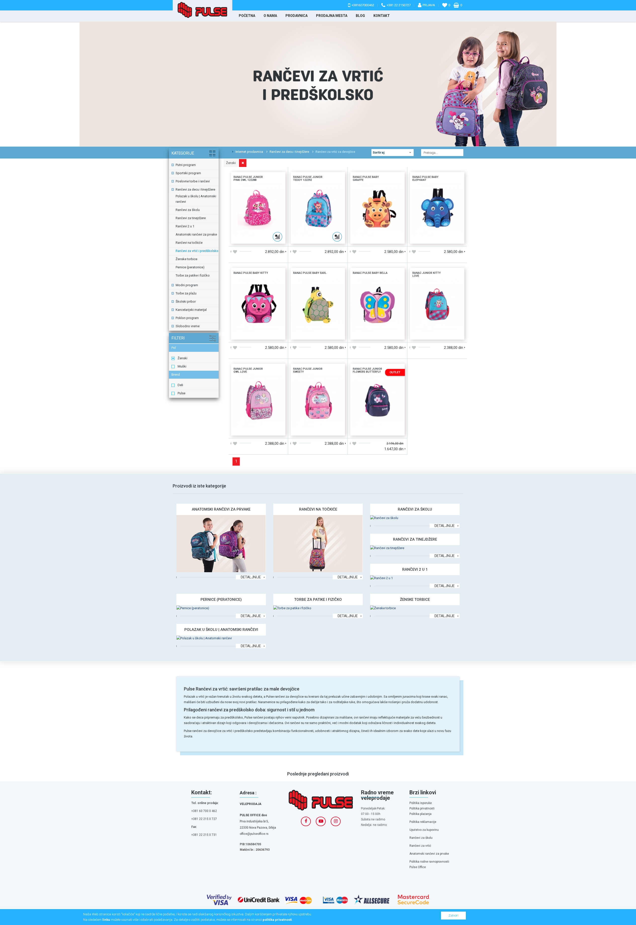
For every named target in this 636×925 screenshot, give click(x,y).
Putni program (186, 165)
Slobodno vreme (187, 326)
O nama (270, 16)
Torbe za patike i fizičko (193, 275)
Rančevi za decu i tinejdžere (289, 152)
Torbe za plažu (186, 293)
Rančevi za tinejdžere (191, 218)
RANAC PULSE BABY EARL (318, 282)
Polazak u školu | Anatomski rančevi (196, 198)
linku (106, 920)
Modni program (187, 285)
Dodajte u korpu (245, 238)
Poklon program (187, 318)
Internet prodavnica (249, 152)
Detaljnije (251, 577)
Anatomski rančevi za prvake (196, 234)
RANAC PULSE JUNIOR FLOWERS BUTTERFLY (377, 380)
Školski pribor (186, 301)
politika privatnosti (277, 920)
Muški (182, 366)
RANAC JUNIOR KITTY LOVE (437, 282)
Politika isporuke (420, 803)
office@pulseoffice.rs (254, 834)
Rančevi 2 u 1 (185, 226)
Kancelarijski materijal (191, 310)
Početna (247, 16)
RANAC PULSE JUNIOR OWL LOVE (258, 380)
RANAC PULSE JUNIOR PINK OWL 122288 (258, 188)
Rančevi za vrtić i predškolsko (197, 251)
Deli (180, 385)
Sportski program (188, 173)
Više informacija (258, 208)
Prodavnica (296, 16)
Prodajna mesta (331, 16)
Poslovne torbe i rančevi (193, 181)
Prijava (429, 5)
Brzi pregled (271, 238)
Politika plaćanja (420, 814)
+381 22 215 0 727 (204, 819)
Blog (360, 16)
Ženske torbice (186, 259)
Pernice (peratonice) (190, 267)
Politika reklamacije (422, 822)
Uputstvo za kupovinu (424, 830)
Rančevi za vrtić (420, 845)
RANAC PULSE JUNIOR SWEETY (318, 378)
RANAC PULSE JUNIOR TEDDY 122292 (318, 188)
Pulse (181, 393)
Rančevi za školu (188, 210)
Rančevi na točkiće (189, 242)
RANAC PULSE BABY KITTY (258, 282)
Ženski (182, 358)
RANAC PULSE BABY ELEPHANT (437, 186)
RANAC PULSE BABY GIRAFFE (377, 186)
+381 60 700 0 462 (204, 811)
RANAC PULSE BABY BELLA (377, 282)
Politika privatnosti (422, 808)
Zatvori (453, 915)
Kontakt (381, 16)
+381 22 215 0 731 (204, 835)
